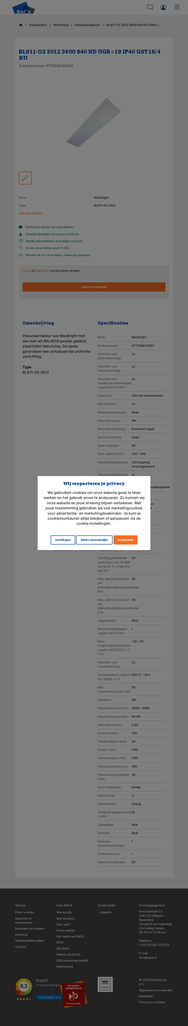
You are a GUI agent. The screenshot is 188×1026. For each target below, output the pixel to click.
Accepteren (125, 540)
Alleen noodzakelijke (94, 540)
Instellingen (63, 540)
